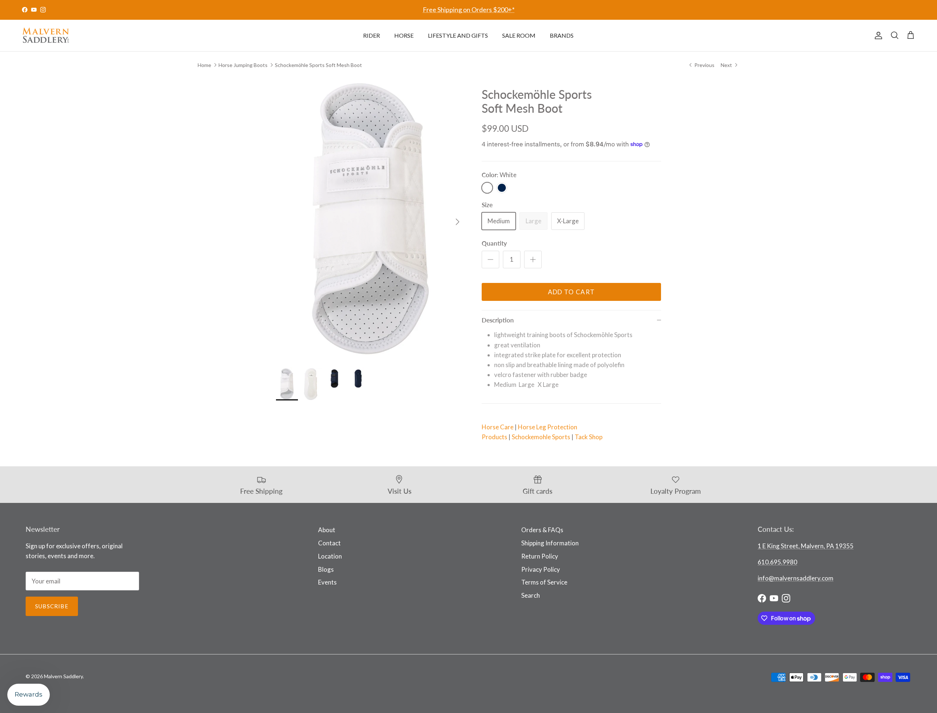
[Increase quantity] (533, 259)
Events (327, 582)
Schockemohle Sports (541, 437)
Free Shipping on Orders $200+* (469, 9)
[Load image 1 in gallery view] (371, 218)
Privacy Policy (540, 569)
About (326, 530)
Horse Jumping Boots (243, 64)
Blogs (326, 569)
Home (204, 64)
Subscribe (51, 606)
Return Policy (539, 556)
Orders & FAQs (542, 530)
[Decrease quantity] (490, 259)
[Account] (877, 35)
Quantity (494, 243)
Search (530, 595)
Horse (404, 35)
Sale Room (518, 35)
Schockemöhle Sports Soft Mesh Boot (318, 64)
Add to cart (571, 292)
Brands (562, 35)
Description (498, 320)
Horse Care (498, 427)
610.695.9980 (777, 562)
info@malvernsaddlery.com (795, 578)
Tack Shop (588, 437)
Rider (371, 35)
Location (330, 556)
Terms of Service (544, 582)
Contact (329, 543)
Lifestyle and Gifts (458, 35)
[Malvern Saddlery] (46, 35)
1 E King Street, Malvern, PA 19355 (806, 546)
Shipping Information (550, 543)
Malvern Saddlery (63, 676)
